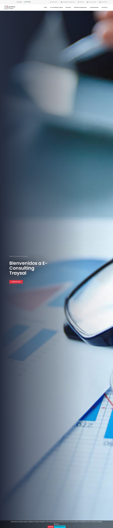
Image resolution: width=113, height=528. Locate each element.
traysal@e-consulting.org (69, 2)
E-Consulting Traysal (56, 7)
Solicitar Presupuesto (80, 7)
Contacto (104, 7)
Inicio (45, 7)
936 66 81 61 (55, 2)
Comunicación (94, 7)
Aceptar (50, 526)
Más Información (60, 526)
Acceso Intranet (92, 2)
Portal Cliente (104, 2)
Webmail (82, 2)
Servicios (68, 7)
